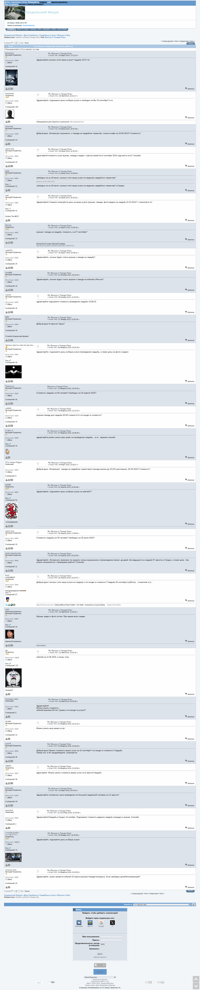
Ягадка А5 (34, 37)
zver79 (8, 744)
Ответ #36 (53, 228)
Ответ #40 (53, 319)
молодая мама (11, 699)
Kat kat (8, 225)
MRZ (7, 317)
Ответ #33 (54, 151)
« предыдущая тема (169, 41)
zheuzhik (9, 127)
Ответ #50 (54, 612)
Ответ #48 (53, 556)
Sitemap (112, 985)
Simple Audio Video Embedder (96, 985)
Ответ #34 (54, 173)
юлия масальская (13, 553)
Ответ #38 (53, 275)
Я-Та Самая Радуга (13, 462)
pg (6, 650)
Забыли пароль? (100, 957)
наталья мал (10, 870)
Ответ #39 (53, 297)
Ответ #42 (53, 388)
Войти (54, 29)
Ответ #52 (54, 701)
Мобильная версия (100, 980)
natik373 (8, 250)
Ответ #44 (53, 433)
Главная (11, 29)
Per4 (7, 575)
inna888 (8, 273)
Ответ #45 (54, 465)
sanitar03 (26, 37)
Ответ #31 (54, 96)
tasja (7, 171)
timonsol (9, 788)
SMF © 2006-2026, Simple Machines (100, 983)
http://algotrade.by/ (77, 122)
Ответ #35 (54, 198)
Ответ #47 (53, 533)
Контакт (100, 972)
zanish (8, 295)
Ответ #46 (53, 487)
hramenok (9, 94)
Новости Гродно (23, 29)
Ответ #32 (54, 129)
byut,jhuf (9, 810)
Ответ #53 (53, 724)
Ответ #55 (53, 768)
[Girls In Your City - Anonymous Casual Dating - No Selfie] (11, 605)
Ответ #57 (52, 813)
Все (22, 43)
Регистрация (62, 29)
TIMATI (8, 766)
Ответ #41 (53, 347)
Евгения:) (9, 53)
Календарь (46, 29)
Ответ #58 (53, 835)
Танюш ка (9, 386)
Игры (39, 29)
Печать (191, 43)
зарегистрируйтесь (59, 2)
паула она (9, 149)
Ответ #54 (53, 746)
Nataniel (19, 37)
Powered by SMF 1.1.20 (100, 982)
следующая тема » (187, 41)
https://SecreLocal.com (44, 605)
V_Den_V (9, 431)
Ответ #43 (53, 411)
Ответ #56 (54, 790)
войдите (43, 2)
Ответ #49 (53, 578)
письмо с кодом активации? (31, 4)
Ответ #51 (54, 653)
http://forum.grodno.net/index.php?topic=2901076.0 (55, 246)
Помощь (33, 29)
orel (7, 195)
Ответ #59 (53, 872)
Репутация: (9, 60)
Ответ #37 (53, 253)
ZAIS (7, 610)
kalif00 (8, 485)
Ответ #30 (54, 55)
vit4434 (8, 408)
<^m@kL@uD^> (12, 833)
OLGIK (8, 721)
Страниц (7, 43)
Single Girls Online (113, 605)
